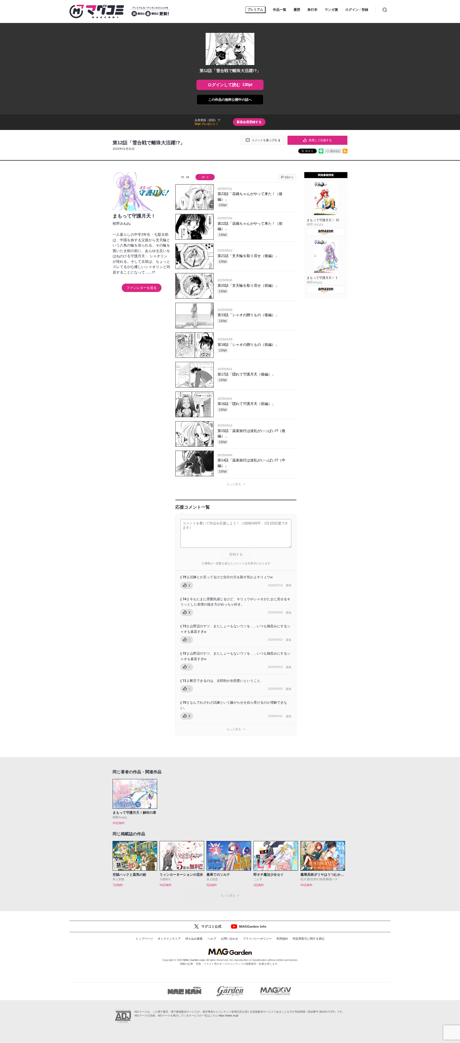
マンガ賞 (331, 9)
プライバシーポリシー (257, 938)
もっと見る (234, 484)
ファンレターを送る (141, 288)
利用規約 (282, 938)
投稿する (236, 554)
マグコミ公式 (211, 926)
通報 (288, 585)
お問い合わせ (229, 938)
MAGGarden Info (252, 926)
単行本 (312, 9)
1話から (289, 177)
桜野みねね (122, 223)
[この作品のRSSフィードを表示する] (345, 151)
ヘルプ (211, 938)
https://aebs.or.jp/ (228, 1015)
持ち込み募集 (194, 938)
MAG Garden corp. (194, 960)
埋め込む (335, 151)
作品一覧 (279, 9)
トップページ (144, 938)
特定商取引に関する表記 (308, 938)
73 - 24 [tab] (185, 177)
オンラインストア (169, 938)
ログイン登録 (356, 10)
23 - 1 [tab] (205, 177)
